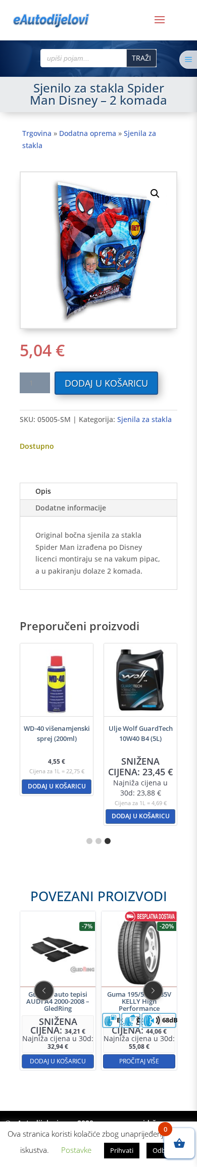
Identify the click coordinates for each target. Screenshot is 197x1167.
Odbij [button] (161, 1150)
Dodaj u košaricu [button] (57, 786)
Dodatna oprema (87, 133)
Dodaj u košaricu (106, 383)
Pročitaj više (139, 1060)
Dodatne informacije (70, 507)
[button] (155, 193)
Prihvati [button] (121, 1150)
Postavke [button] (76, 1150)
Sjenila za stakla (144, 419)
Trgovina (37, 133)
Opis (43, 491)
